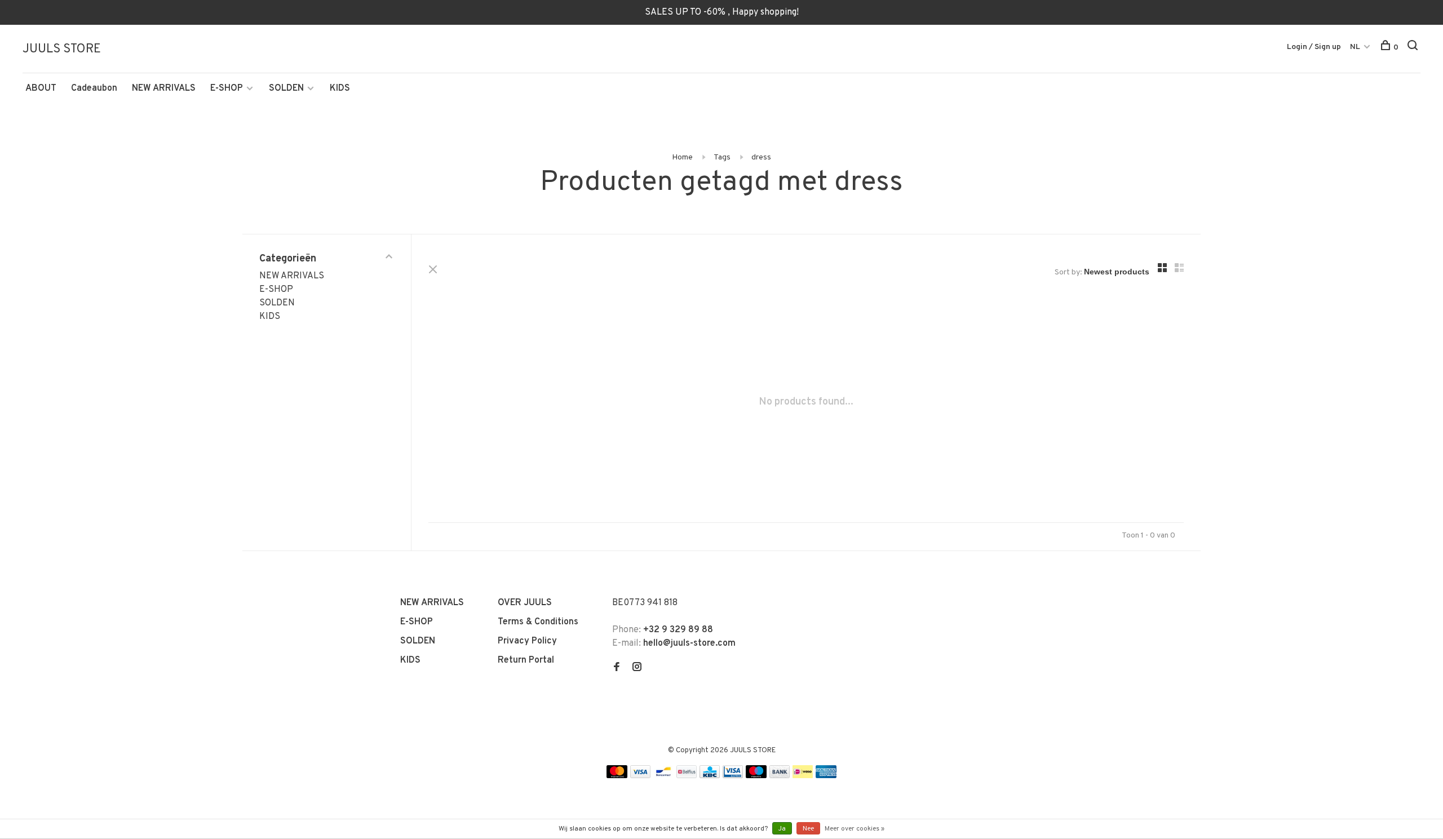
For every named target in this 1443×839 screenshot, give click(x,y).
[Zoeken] (1413, 47)
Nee (808, 828)
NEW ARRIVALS (164, 88)
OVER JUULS (525, 603)
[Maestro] (756, 776)
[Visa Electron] (733, 776)
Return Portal (526, 660)
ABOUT (40, 88)
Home (682, 157)
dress (761, 157)
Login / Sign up (1314, 47)
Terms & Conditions (538, 622)
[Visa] (640, 776)
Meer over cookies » (854, 828)
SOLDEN (286, 88)
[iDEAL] (803, 776)
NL (1355, 47)
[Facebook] (616, 668)
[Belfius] (686, 776)
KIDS (340, 88)
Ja (782, 828)
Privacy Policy (527, 641)
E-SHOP (226, 88)
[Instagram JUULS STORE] (636, 668)
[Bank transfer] (779, 776)
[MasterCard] (617, 776)
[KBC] (710, 776)
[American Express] (826, 776)
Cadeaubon (94, 88)
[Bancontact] (663, 776)
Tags (722, 157)
